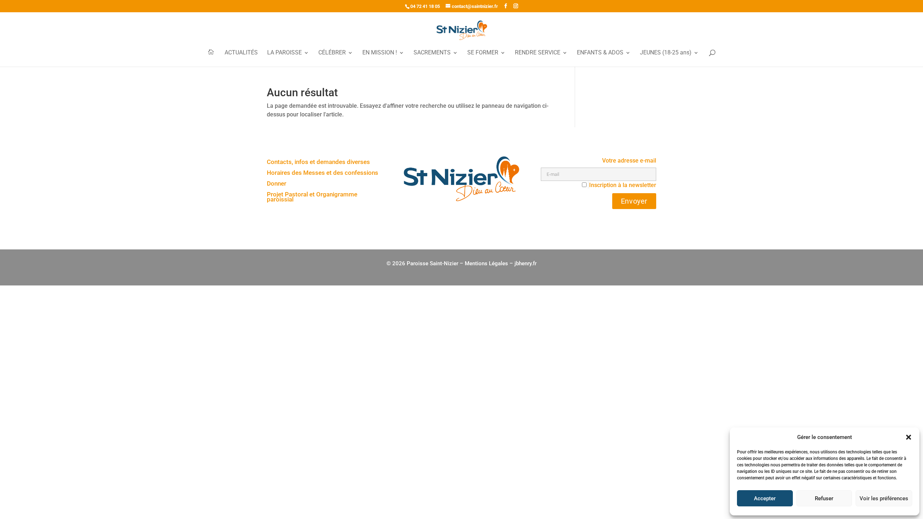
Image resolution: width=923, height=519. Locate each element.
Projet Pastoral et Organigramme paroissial (312, 197)
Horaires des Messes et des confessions (322, 173)
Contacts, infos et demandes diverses (318, 162)
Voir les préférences (884, 498)
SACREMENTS (432, 53)
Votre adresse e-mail (629, 160)
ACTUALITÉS (241, 53)
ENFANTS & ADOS (600, 53)
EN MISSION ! (379, 53)
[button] (908, 437)
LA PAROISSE (284, 53)
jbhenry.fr (525, 263)
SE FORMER (482, 53)
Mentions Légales (486, 263)
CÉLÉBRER (332, 53)
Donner (276, 184)
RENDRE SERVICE (537, 53)
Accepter (765, 498)
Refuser (824, 498)
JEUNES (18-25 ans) (666, 53)
